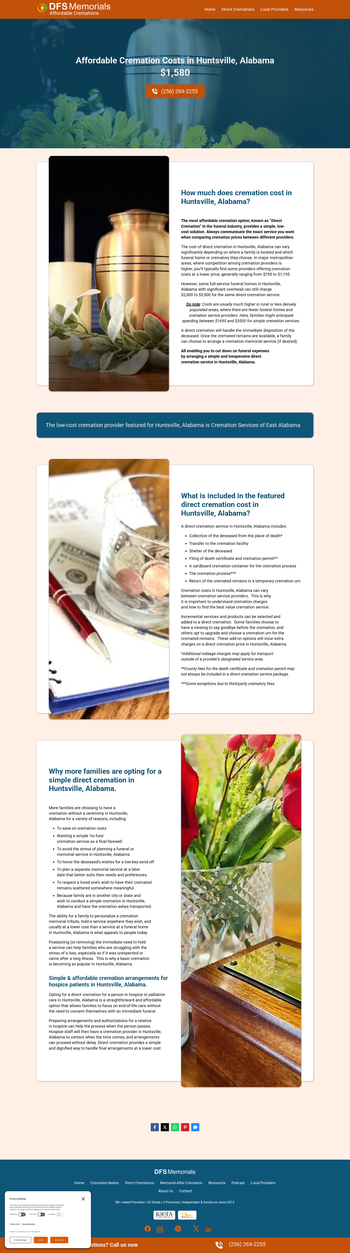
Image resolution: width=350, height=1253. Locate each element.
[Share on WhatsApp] (175, 1127)
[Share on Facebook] (155, 1127)
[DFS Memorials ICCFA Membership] (164, 1215)
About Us (165, 1191)
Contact (185, 1191)
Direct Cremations (238, 9)
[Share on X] (165, 1127)
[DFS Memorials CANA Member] (187, 1215)
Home (210, 9)
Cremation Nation (104, 1183)
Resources (304, 9)
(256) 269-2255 (179, 91)
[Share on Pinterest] (185, 1127)
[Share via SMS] (195, 1127)
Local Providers (274, 9)
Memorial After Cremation (181, 1183)
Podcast (238, 1183)
